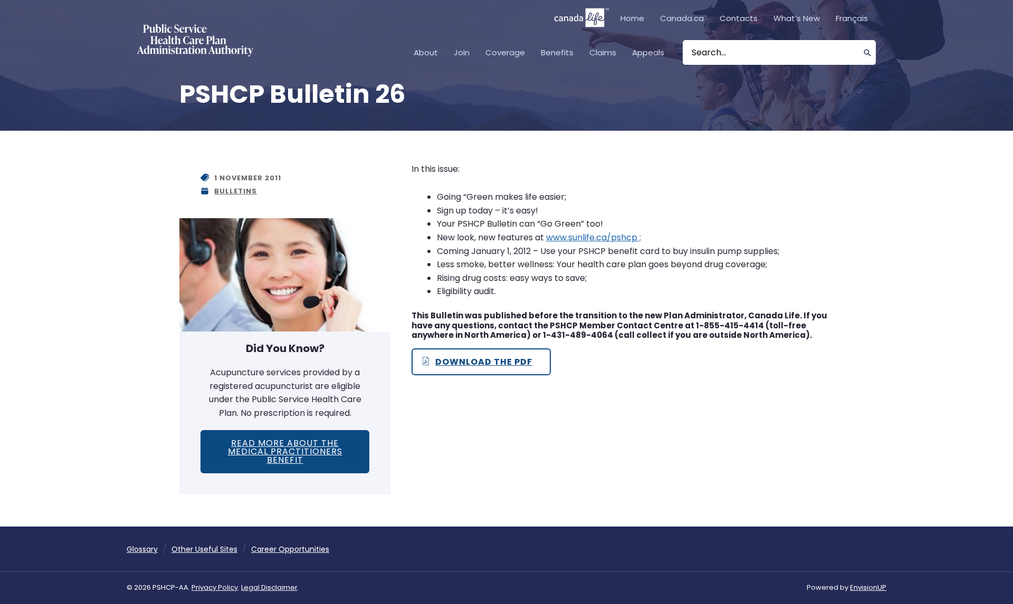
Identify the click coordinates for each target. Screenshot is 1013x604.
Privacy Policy (215, 587)
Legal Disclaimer (269, 587)
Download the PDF (483, 362)
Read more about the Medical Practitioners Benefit (285, 451)
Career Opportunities (290, 549)
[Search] (868, 52)
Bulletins (235, 191)
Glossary (142, 549)
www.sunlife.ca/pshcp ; (593, 237)
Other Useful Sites (204, 549)
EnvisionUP (868, 587)
